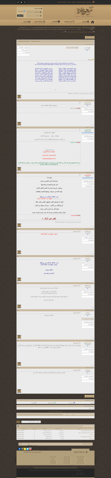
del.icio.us (71, 403)
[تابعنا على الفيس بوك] (20, 449)
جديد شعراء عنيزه (81, 462)
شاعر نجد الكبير (53, 456)
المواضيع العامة (66, 462)
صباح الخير (91, 434)
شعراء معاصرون (83, 32)
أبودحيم (53, 458)
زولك (90, 408)
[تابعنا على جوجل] (22, 449)
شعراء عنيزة (90, 32)
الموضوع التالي (52, 411)
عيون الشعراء (81, 458)
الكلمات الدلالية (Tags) (89, 406)
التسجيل (84, 22)
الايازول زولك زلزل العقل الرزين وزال (86, 432)
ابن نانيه (88, 370)
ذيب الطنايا (88, 285)
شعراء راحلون (67, 456)
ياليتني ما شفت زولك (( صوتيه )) (87, 436)
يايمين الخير (91, 438)
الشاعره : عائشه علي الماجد (73, 32)
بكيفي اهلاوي (87, 343)
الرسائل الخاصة (81, 2)
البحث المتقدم (68, 22)
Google (33, 403)
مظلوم (88, 258)
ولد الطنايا (87, 231)
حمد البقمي (53, 460)
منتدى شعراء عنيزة (81, 456)
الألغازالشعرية (81, 460)
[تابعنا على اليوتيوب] (30, 449)
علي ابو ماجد (87, 102)
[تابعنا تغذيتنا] (25, 449)
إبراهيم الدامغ (53, 462)
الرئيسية (88, 2)
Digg (92, 403)
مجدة (88, 47)
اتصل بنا (26, 22)
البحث (69, 2)
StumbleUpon (51, 403)
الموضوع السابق (59, 411)
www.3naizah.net (79, 475)
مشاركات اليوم (62, 2)
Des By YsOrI (35, 450)
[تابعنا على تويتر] (27, 449)
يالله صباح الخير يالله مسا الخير (87, 430)
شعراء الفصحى (67, 460)
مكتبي (73, 2)
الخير (93, 408)
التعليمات (54, 22)
